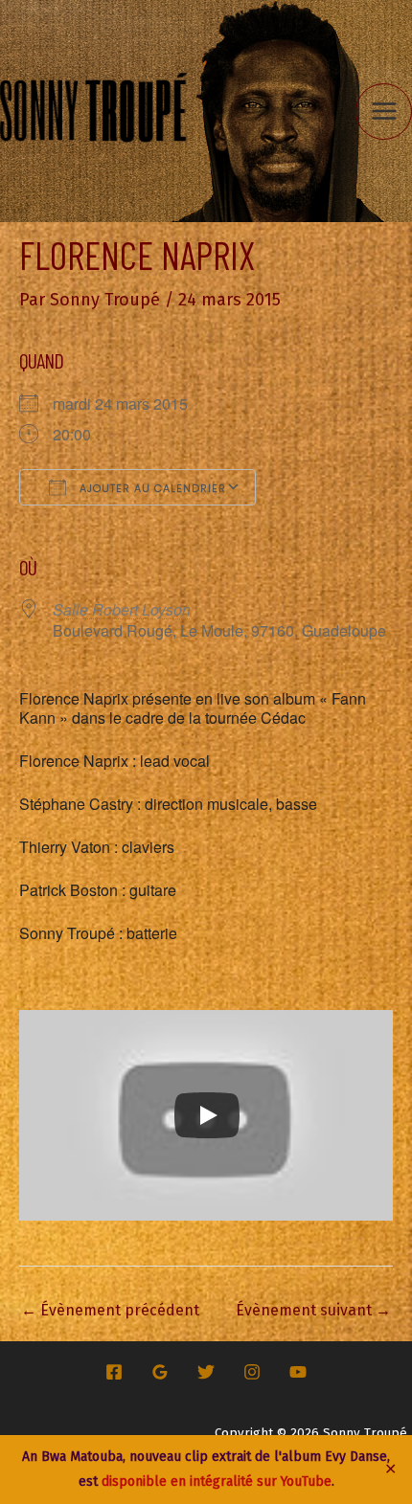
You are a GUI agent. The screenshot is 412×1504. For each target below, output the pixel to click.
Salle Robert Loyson (122, 609)
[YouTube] (298, 1372)
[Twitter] (206, 1372)
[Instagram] (252, 1372)
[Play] (206, 1115)
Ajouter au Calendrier (151, 488)
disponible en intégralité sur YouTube (217, 1481)
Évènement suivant (313, 1310)
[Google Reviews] (160, 1372)
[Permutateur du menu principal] (383, 111)
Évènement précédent (110, 1310)
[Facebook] (114, 1372)
